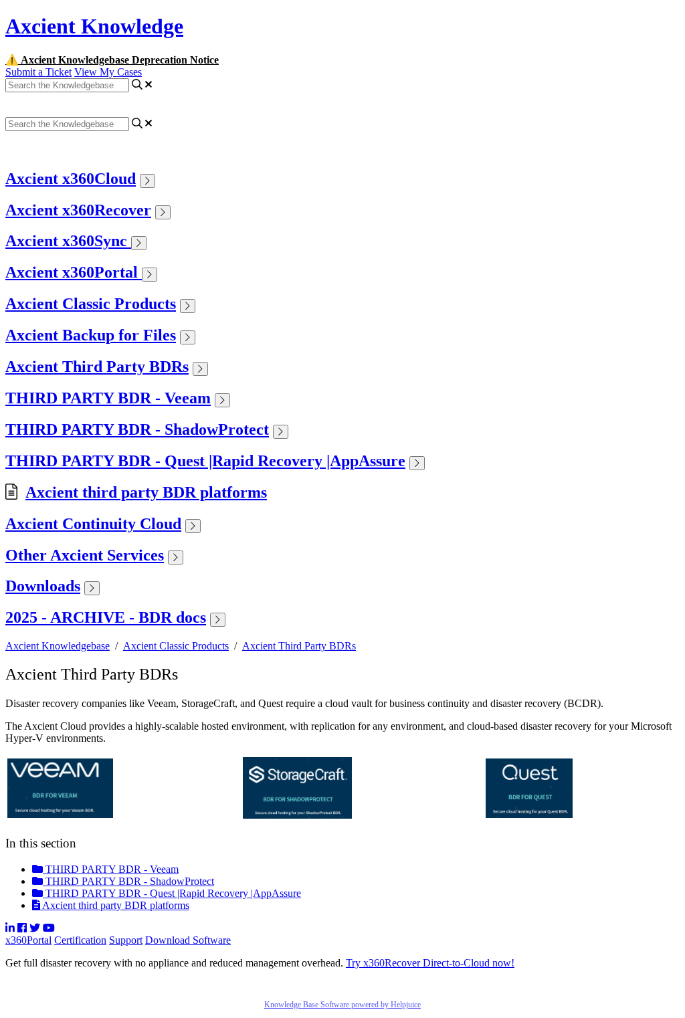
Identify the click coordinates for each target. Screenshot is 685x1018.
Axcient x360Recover (78, 210)
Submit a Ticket (38, 72)
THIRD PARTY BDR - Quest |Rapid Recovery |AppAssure (205, 461)
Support (125, 940)
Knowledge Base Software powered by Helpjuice (342, 1004)
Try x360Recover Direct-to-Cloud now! (430, 963)
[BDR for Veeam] (60, 814)
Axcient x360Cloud (70, 178)
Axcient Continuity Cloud (93, 523)
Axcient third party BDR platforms (146, 492)
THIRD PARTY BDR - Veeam (108, 398)
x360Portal (28, 940)
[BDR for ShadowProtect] (297, 815)
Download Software (188, 940)
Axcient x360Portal (73, 272)
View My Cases (108, 72)
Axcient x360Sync (68, 240)
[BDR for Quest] (529, 814)
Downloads (42, 586)
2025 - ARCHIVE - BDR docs (105, 617)
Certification (80, 940)
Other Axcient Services (84, 555)
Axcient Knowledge (94, 26)
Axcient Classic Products (90, 303)
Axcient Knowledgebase (57, 645)
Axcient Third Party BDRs (97, 366)
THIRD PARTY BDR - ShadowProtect (137, 429)
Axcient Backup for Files (90, 335)
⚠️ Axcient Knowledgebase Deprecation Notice (112, 60)
